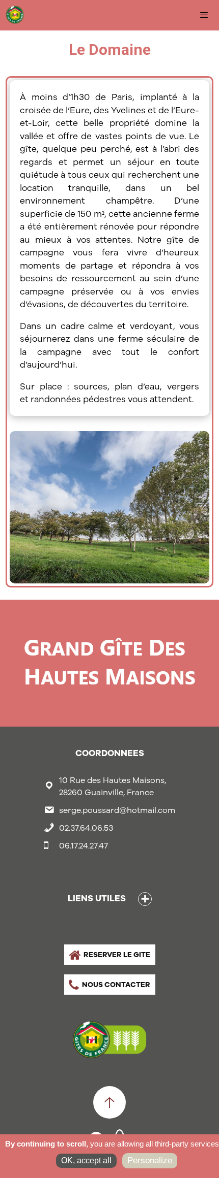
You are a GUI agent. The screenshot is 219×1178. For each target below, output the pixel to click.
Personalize (149, 1160)
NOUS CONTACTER (116, 984)
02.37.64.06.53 (86, 827)
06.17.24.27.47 (83, 845)
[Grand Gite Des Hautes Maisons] (18, 15)
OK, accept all (86, 1160)
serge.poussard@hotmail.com (117, 809)
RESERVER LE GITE (117, 955)
